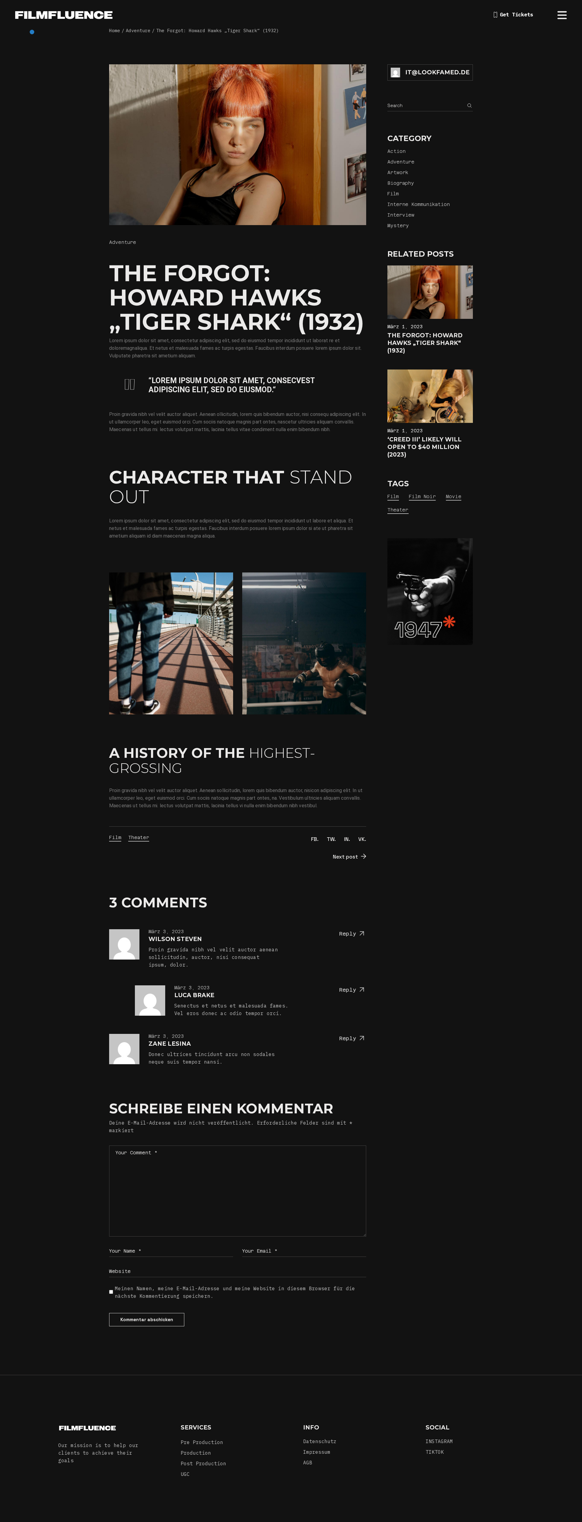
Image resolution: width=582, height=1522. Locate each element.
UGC (185, 1474)
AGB (307, 1463)
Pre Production (202, 1442)
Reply (347, 934)
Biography (400, 183)
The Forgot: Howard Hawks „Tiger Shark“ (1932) (425, 343)
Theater (138, 837)
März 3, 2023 (166, 931)
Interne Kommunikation (418, 204)
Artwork (397, 172)
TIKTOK (435, 1452)
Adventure (122, 242)
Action (396, 151)
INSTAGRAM (439, 1441)
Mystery (398, 225)
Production (196, 1453)
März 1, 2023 (405, 326)
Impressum (316, 1452)
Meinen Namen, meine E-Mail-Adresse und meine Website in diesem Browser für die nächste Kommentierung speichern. (235, 1292)
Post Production (203, 1463)
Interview (400, 215)
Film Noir (422, 496)
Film (115, 837)
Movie (453, 496)
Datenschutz (319, 1441)
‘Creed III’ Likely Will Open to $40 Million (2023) (424, 447)
